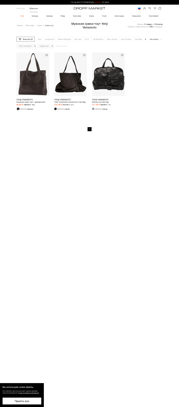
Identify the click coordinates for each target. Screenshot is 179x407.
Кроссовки (77, 16)
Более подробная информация (28, 393)
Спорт (104, 16)
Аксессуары (119, 16)
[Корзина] (160, 8)
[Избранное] (154, 8)
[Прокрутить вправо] (145, 39)
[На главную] (89, 8)
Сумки (91, 16)
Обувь (62, 16)
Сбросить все (61, 46)
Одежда (49, 16)
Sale (22, 16)
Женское (20, 8)
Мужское (34, 8)
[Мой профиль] (144, 8)
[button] (22, 395)
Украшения (136, 16)
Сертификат (154, 16)
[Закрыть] (35, 46)
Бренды (35, 16)
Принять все (22, 401)
